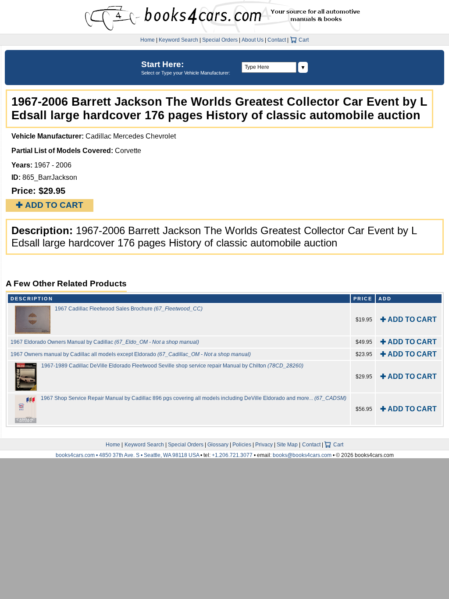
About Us (253, 40)
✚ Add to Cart (49, 205)
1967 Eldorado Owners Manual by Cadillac (105, 342)
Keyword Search (178, 40)
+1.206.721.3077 (232, 455)
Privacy (264, 445)
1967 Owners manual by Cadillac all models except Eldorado (131, 354)
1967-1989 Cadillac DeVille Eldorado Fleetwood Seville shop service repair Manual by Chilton (172, 366)
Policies (241, 445)
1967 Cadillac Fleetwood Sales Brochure (129, 309)
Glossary (217, 445)
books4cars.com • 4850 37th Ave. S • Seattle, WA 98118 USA (128, 455)
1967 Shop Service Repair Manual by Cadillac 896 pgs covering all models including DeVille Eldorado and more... (193, 398)
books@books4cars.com (302, 455)
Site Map (287, 445)
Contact (276, 40)
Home (147, 40)
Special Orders (220, 40)
